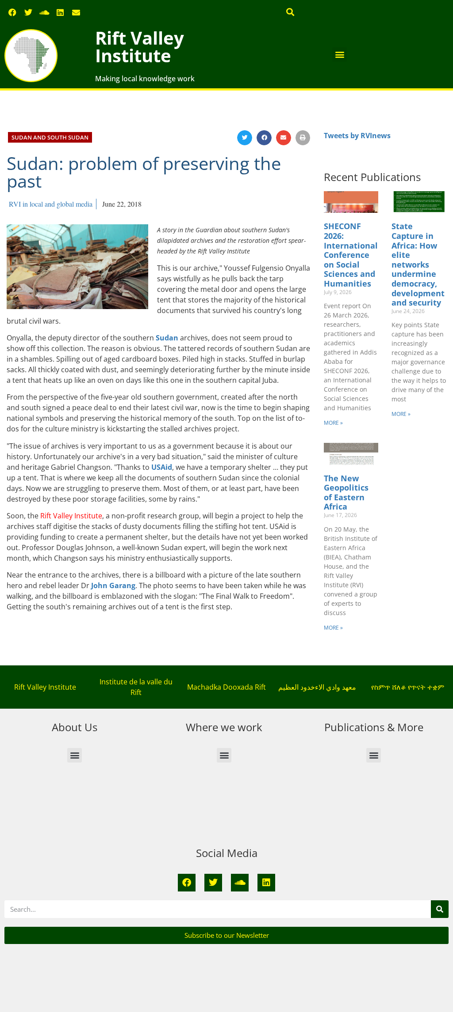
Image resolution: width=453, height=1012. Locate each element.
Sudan (167, 338)
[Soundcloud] (44, 12)
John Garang (113, 585)
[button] (290, 11)
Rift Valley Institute (139, 47)
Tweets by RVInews (357, 135)
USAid (161, 467)
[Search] (440, 909)
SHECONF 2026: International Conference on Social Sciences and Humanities (351, 255)
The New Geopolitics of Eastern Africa (346, 492)
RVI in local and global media (50, 203)
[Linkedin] (60, 12)
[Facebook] (12, 12)
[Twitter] (28, 12)
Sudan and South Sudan (50, 137)
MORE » (333, 423)
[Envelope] (76, 12)
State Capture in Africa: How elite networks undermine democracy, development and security (418, 264)
